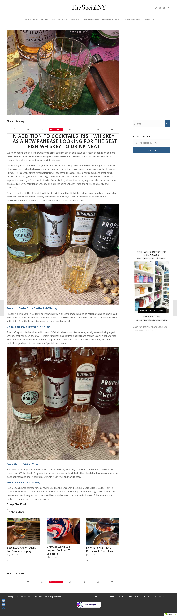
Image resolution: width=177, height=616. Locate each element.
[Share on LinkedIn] (70, 129)
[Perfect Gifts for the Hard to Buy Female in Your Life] (2, 308)
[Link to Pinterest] (164, 8)
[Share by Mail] (112, 129)
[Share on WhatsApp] (42, 129)
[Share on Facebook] (14, 129)
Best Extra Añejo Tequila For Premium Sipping (21, 549)
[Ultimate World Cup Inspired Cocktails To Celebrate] (63, 531)
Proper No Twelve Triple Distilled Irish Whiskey (32, 308)
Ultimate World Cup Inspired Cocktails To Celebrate (59, 550)
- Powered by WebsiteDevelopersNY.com (46, 597)
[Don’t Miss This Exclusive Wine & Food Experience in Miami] (175, 308)
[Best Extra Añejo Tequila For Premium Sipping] (23, 531)
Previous (11, 535)
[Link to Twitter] (155, 8)
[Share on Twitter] (28, 129)
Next (115, 535)
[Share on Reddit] (98, 129)
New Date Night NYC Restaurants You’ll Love (100, 549)
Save (57, 129)
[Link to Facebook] (168, 8)
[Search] (153, 19)
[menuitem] (30, 19)
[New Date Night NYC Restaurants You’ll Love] (102, 531)
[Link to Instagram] (160, 8)
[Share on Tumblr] (84, 129)
